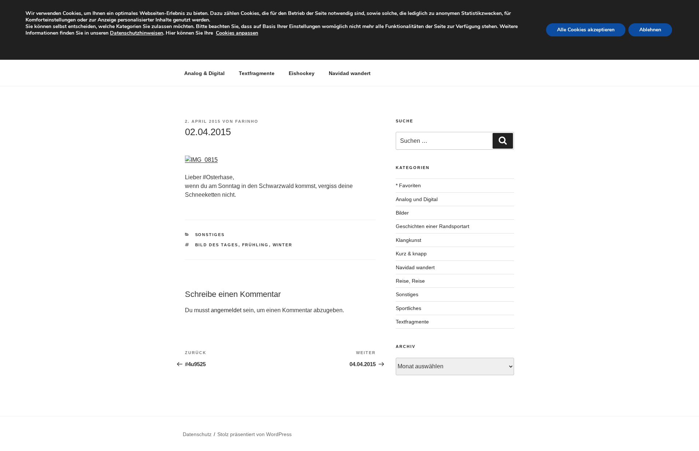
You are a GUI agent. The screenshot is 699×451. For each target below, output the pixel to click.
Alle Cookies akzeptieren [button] (586, 29)
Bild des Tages (216, 245)
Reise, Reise (410, 281)
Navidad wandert (350, 73)
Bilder (402, 213)
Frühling (255, 245)
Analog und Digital (417, 199)
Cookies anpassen (237, 33)
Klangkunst (408, 240)
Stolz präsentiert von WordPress (254, 434)
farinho (246, 121)
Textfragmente (257, 73)
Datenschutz (197, 434)
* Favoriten (408, 185)
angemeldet (226, 310)
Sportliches (408, 308)
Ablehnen (650, 29)
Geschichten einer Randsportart (432, 226)
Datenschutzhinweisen (136, 33)
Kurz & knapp (411, 253)
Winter (283, 245)
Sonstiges (210, 234)
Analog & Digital (204, 73)
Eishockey (302, 73)
